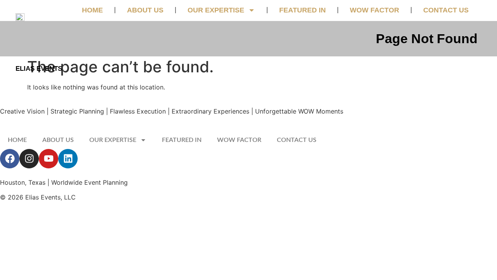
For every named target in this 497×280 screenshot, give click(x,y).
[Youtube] (48, 158)
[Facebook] (9, 158)
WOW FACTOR (374, 10)
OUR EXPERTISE (216, 10)
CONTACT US (446, 10)
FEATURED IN (302, 10)
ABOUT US (145, 10)
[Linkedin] (68, 158)
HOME (92, 10)
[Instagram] (29, 158)
